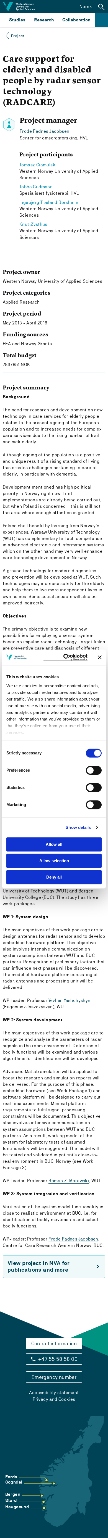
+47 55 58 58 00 (58, 1359)
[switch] (94, 770)
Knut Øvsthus (33, 224)
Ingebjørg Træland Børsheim (48, 202)
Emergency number (54, 1377)
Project (18, 36)
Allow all (54, 844)
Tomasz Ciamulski (37, 164)
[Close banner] (100, 657)
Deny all (54, 877)
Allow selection (54, 860)
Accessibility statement (54, 1392)
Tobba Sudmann (36, 186)
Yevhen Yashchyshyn (69, 1000)
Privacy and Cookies (54, 1399)
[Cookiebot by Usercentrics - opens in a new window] (65, 657)
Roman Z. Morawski (68, 1180)
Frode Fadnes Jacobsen (44, 131)
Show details (78, 827)
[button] (101, 6)
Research (44, 19)
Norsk (85, 6)
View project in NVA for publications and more (38, 1266)
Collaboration (76, 19)
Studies (17, 19)
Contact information (54, 1343)
